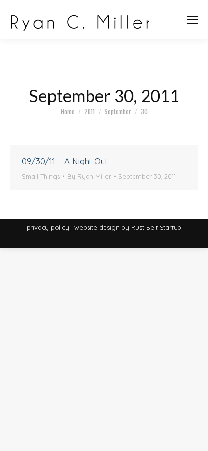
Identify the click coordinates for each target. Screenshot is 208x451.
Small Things (41, 176)
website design (96, 227)
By (89, 176)
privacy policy (48, 227)
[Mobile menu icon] (192, 20)
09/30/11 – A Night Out (65, 161)
